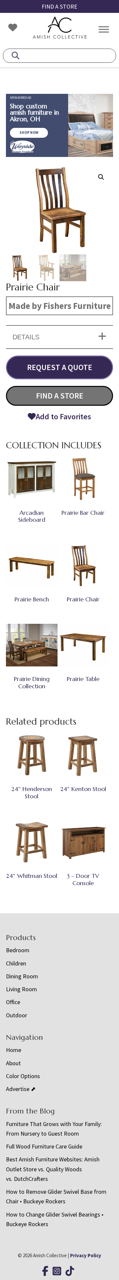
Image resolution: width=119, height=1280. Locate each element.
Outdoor (16, 1015)
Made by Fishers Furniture (60, 305)
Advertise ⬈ (21, 1089)
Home (13, 1050)
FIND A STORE (59, 6)
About (13, 1063)
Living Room (21, 989)
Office (13, 1002)
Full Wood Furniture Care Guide (44, 1146)
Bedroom (17, 950)
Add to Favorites (63, 416)
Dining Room (22, 976)
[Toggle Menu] (104, 29)
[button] (101, 177)
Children (16, 963)
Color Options (23, 1076)
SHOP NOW (29, 132)
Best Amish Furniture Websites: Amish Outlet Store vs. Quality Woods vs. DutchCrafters (52, 1169)
